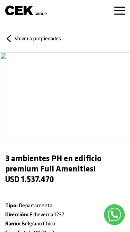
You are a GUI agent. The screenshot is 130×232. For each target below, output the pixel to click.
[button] (10, 98)
